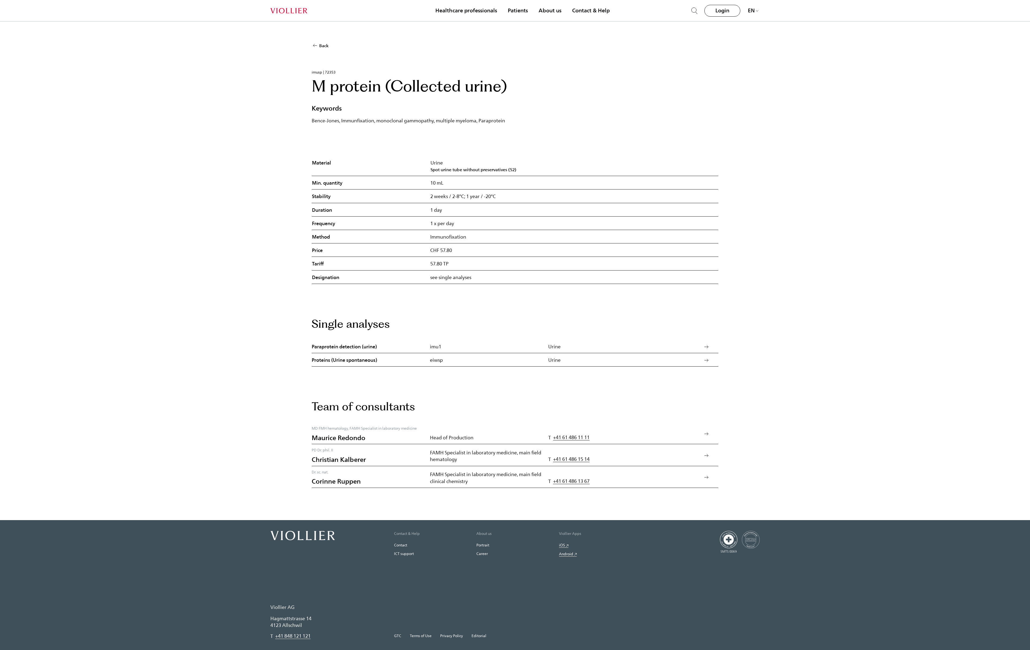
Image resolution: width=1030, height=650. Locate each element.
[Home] (288, 10)
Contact (400, 544)
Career (482, 553)
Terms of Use (421, 635)
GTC (397, 635)
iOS (562, 544)
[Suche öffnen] (694, 11)
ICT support (404, 553)
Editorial (479, 635)
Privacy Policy (451, 635)
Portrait (482, 544)
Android (566, 553)
